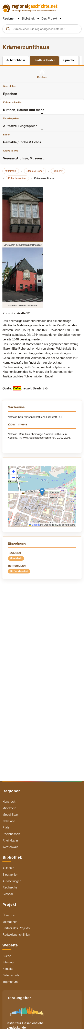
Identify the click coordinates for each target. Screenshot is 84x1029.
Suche (6, 956)
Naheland (8, 821)
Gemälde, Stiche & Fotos (22, 138)
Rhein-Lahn (10, 840)
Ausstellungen (11, 881)
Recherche (9, 887)
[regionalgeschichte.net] (29, 8)
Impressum (10, 981)
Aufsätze (8, 868)
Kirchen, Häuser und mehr (23, 106)
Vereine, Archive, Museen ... (24, 154)
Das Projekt (49, 18)
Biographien (10, 874)
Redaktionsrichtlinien (16, 934)
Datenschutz (10, 975)
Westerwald (10, 847)
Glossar (7, 894)
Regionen (9, 18)
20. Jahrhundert (19, 571)
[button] (42, 492)
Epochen (10, 90)
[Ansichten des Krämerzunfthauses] (22, 214)
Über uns (8, 915)
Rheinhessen (11, 834)
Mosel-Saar (10, 814)
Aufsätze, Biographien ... (22, 122)
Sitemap (7, 962)
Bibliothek (28, 18)
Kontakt (7, 968)
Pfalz (5, 827)
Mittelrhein (16, 558)
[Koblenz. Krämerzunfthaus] (22, 274)
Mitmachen (9, 921)
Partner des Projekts (16, 928)
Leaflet (35, 524)
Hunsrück (8, 801)
